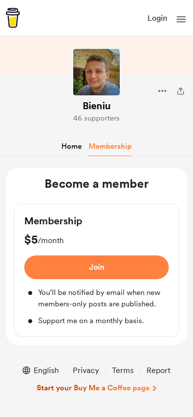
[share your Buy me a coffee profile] (180, 91)
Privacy (86, 370)
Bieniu (97, 106)
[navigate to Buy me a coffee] (13, 18)
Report (158, 370)
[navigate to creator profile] (96, 72)
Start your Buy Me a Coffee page (93, 387)
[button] (181, 19)
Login (157, 18)
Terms (123, 370)
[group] (96, 270)
